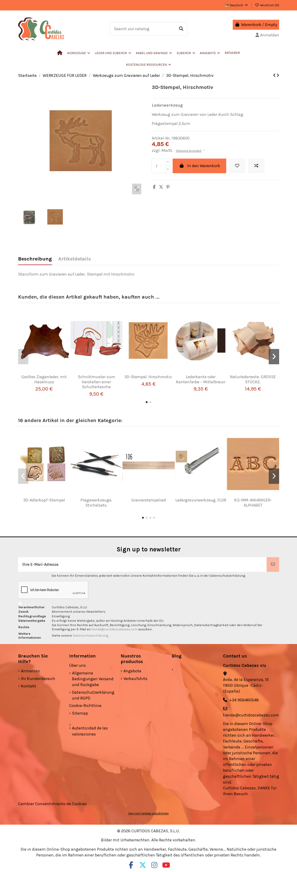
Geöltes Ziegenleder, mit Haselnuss (44, 379)
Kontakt (28, 686)
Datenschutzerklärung (91, 636)
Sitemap (80, 713)
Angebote (132, 671)
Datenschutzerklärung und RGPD (93, 695)
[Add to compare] (256, 166)
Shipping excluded (189, 151)
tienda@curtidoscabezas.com (114, 629)
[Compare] (42, 372)
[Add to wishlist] (237, 166)
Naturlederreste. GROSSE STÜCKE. (253, 379)
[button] (112, 53)
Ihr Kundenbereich (38, 678)
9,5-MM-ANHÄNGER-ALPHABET (253, 503)
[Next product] (278, 75)
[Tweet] (161, 187)
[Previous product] (275, 75)
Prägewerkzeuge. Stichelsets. (96, 503)
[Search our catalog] (181, 29)
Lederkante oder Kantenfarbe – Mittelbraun (201, 379)
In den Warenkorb (203, 165)
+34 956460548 (244, 700)
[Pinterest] (168, 187)
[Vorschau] (50, 372)
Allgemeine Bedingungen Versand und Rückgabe (92, 678)
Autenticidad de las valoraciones (90, 731)
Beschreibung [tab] (35, 259)
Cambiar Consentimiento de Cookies (52, 803)
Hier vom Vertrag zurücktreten (148, 813)
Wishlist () (269, 5)
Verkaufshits (135, 678)
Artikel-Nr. (161, 138)
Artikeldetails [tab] (74, 259)
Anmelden (30, 671)
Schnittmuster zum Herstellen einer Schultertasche (96, 381)
